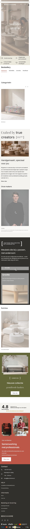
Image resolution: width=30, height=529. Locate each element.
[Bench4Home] (8, 520)
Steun (2, 495)
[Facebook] (2, 520)
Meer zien (15, 36)
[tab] (4, 71)
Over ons (3, 498)
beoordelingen (18, 407)
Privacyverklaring (4, 488)
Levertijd (3, 511)
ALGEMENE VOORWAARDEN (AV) (8, 485)
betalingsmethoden (5, 505)
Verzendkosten (4, 508)
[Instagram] (5, 520)
